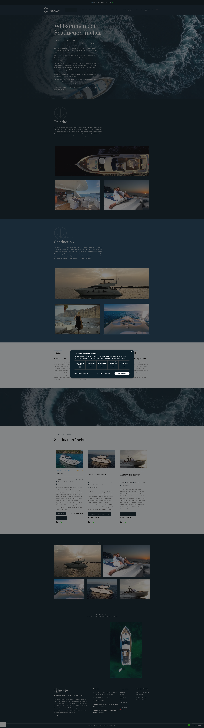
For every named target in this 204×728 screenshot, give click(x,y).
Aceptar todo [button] (122, 373)
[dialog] (102, 364)
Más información (120, 358)
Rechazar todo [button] (105, 373)
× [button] (131, 351)
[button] (81, 374)
